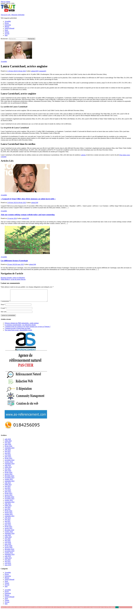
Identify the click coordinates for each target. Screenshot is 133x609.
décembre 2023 (9, 476)
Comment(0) (42, 71)
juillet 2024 (8, 467)
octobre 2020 (9, 531)
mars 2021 (8, 525)
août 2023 (8, 483)
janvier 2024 (8, 474)
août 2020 (8, 535)
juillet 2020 (8, 537)
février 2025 (8, 458)
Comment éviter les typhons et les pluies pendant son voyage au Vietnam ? (27, 326)
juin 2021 (8, 519)
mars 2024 (8, 470)
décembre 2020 (9, 530)
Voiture (7, 32)
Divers (7, 23)
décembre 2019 (9, 549)
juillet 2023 (8, 484)
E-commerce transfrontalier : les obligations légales (20, 325)
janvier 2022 (8, 512)
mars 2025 (8, 456)
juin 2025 (8, 451)
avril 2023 (8, 490)
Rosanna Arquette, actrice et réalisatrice (13, 277)
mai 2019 (7, 561)
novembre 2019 (9, 551)
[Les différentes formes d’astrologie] (66, 240)
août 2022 (8, 504)
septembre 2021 (9, 516)
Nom (3, 304)
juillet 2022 (8, 505)
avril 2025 (8, 455)
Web (6, 35)
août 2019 (8, 556)
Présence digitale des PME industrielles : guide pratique (22, 323)
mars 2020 (8, 544)
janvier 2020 (8, 547)
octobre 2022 (9, 500)
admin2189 (34, 71)
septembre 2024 (9, 463)
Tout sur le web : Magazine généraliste (12, 15)
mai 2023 (7, 488)
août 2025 (8, 449)
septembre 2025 (9, 448)
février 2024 (8, 472)
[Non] (119, 607)
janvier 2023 (8, 495)
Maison (7, 26)
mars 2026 (8, 444)
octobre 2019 (9, 552)
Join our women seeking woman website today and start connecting (28, 215)
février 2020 (8, 545)
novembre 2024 (9, 460)
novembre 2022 (9, 498)
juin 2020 (8, 538)
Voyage (7, 33)
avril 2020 (8, 542)
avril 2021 (8, 523)
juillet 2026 (8, 441)
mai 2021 (7, 521)
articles (83, 155)
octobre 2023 (9, 479)
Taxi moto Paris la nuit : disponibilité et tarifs (18, 330)
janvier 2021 (8, 528)
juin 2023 (8, 486)
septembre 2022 (9, 502)
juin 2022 (8, 507)
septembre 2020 (9, 533)
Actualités (8, 21)
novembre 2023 (9, 477)
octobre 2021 (9, 514)
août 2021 (8, 518)
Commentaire (5, 301)
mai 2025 (7, 453)
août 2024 (8, 465)
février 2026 (8, 446)
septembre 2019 (9, 554)
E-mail (3, 308)
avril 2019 (8, 563)
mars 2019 (8, 565)
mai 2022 (7, 509)
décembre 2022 (9, 497)
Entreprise (8, 25)
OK (117, 607)
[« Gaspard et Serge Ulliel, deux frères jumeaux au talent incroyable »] (66, 178)
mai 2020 (7, 540)
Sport (6, 30)
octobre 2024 (9, 462)
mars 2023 (8, 491)
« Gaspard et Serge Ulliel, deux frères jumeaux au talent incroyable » (28, 199)
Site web (3, 312)
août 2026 (8, 439)
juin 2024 (8, 469)
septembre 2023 (9, 481)
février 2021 (8, 526)
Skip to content (5, 1)
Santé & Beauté (9, 28)
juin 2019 (8, 559)
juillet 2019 (8, 558)
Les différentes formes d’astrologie (14, 261)
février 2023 (8, 493)
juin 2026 (8, 442)
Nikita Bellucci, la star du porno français (13, 279)
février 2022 (8, 511)
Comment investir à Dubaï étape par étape (17, 328)
